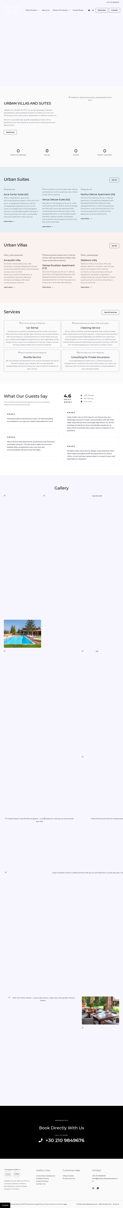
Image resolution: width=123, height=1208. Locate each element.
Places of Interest (60, 10)
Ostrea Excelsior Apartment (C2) (58, 267)
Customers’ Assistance (45, 1176)
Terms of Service (57, 1204)
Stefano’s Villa (89, 260)
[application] (38, 10)
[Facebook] (89, 10)
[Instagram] (93, 10)
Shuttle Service (69, 1178)
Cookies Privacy (42, 1178)
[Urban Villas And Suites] (12, 10)
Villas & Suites (31, 10)
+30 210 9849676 (99, 1176)
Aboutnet (116, 1204)
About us (46, 10)
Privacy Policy (44, 1204)
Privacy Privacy (42, 1181)
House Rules (78, 10)
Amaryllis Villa (12, 260)
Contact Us (40, 1184)
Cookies (5, 1205)
